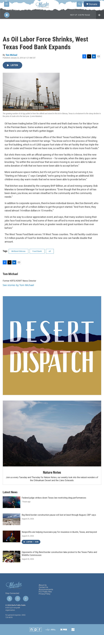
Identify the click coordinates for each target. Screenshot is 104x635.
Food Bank (37, 251)
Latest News (10, 492)
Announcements (46, 590)
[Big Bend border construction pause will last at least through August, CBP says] (11, 519)
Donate (93, 4)
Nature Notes (52, 472)
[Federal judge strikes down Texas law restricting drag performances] (11, 502)
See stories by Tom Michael (18, 285)
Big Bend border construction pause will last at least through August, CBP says (59, 515)
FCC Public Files (45, 592)
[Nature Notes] (52, 433)
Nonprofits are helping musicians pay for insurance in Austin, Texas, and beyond (59, 532)
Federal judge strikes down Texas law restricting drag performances (54, 497)
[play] (7, 15)
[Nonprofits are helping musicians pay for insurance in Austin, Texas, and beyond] (11, 536)
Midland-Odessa (18, 251)
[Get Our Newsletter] (52, 345)
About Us (43, 585)
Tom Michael (11, 55)
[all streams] (100, 15)
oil (50, 251)
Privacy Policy (44, 594)
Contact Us (43, 587)
